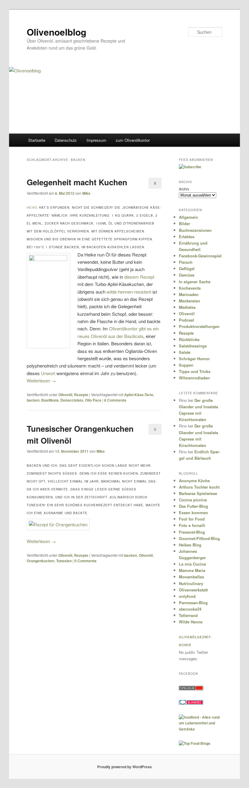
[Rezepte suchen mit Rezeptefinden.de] (194, 743)
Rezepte (81, 394)
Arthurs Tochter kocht (199, 487)
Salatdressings (193, 346)
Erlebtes (186, 236)
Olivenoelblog (56, 31)
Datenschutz (66, 140)
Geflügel (187, 268)
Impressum (96, 140)
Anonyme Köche (194, 480)
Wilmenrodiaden (194, 378)
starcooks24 (190, 609)
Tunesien (64, 560)
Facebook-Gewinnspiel (200, 256)
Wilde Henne (191, 622)
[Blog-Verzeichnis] (191, 703)
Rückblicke (189, 339)
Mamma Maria (192, 570)
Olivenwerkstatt (193, 590)
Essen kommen (193, 512)
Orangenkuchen (40, 560)
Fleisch (186, 262)
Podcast (186, 320)
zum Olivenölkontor (133, 140)
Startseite (36, 140)
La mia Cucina (192, 564)
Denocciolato (71, 400)
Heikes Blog (190, 545)
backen (33, 400)
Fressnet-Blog (192, 532)
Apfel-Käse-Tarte (138, 394)
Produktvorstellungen (199, 326)
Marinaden (189, 294)
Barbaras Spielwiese (198, 493)
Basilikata (50, 400)
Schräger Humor (194, 358)
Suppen (186, 365)
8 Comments (155, 184)
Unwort (48, 373)
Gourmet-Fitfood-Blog (199, 538)
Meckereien (189, 301)
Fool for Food (192, 519)
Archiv (184, 188)
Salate (184, 352)
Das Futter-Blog (193, 506)
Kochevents (190, 288)
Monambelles (191, 577)
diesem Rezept (139, 277)
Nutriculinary (191, 583)
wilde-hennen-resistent (129, 291)
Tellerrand (188, 615)
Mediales (187, 307)
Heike (32, 207)
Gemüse (186, 275)
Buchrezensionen (195, 230)
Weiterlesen (41, 380)
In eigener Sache (194, 281)
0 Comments (155, 430)
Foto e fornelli (192, 525)
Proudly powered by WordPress (124, 766)
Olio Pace (93, 400)
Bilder (184, 223)
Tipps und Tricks (194, 371)
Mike (86, 193)
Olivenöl (65, 394)
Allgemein (188, 217)
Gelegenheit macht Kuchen (77, 182)
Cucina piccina (193, 500)
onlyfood (187, 596)
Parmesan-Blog (193, 602)
